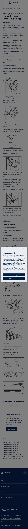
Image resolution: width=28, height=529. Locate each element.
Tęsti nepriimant (23, 248)
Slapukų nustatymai (14, 274)
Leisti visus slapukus (14, 278)
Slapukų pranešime (12, 269)
